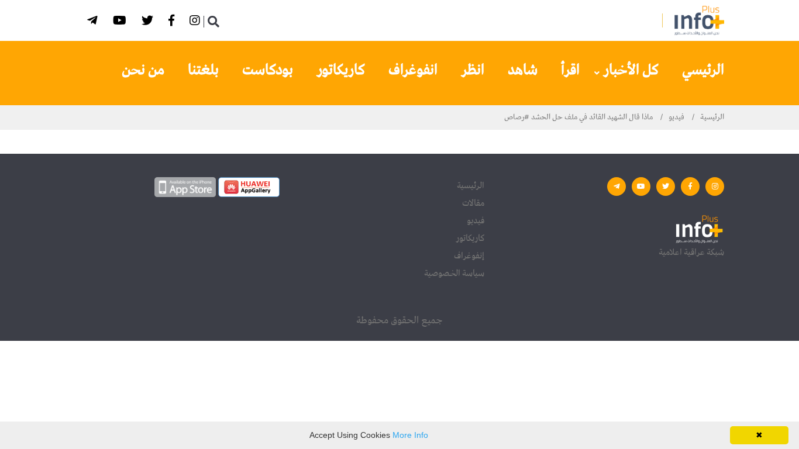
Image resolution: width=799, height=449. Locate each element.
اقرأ (570, 70)
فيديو (676, 117)
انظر (472, 70)
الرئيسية (712, 117)
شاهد (523, 70)
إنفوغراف (469, 256)
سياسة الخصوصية (454, 273)
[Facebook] (173, 22)
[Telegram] (94, 22)
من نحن (143, 70)
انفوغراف (413, 70)
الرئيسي (703, 70)
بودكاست (267, 70)
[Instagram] (197, 22)
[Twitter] (149, 22)
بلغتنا (203, 70)
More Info (410, 435)
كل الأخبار (631, 70)
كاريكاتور (340, 70)
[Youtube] (121, 22)
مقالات (473, 203)
